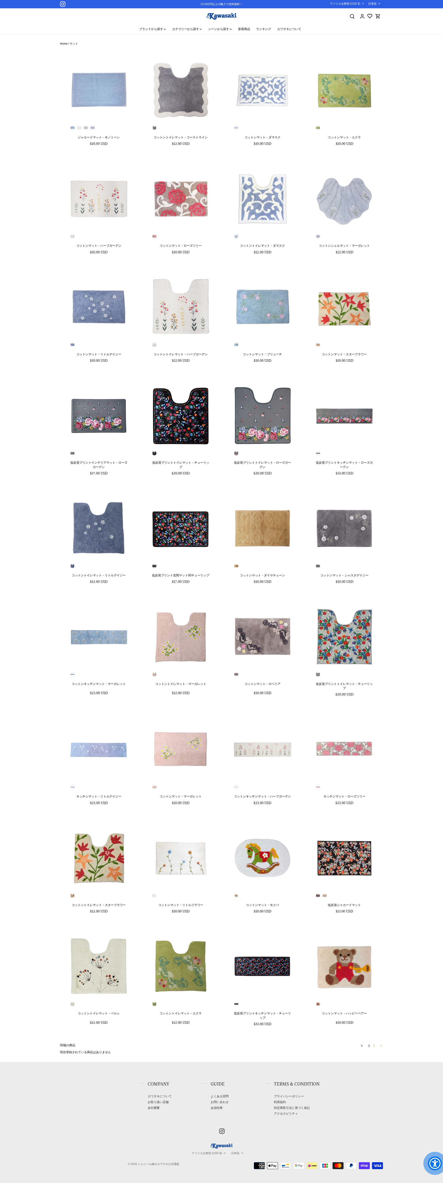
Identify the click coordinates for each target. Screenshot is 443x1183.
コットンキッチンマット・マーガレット (99, 684)
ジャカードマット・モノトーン (99, 137)
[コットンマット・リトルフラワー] (180, 857)
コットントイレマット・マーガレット (180, 684)
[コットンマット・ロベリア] (262, 636)
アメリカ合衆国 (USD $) (345, 3)
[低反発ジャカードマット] (344, 857)
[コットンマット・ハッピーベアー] (344, 966)
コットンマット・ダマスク (263, 137)
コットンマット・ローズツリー (181, 245)
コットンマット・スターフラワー (344, 354)
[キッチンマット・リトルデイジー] (98, 749)
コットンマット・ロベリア (263, 684)
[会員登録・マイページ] (362, 16)
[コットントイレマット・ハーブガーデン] (180, 307)
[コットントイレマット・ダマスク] (262, 198)
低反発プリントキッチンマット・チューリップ (262, 1015)
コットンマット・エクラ (344, 137)
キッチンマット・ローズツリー (344, 796)
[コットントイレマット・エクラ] (180, 966)
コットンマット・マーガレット (181, 796)
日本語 (372, 3)
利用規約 (280, 1102)
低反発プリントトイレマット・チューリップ (180, 464)
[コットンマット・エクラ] (344, 90)
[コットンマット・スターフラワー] (344, 307)
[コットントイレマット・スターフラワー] (98, 857)
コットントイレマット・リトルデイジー (99, 575)
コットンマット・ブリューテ (262, 354)
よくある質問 (220, 1096)
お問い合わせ (220, 1102)
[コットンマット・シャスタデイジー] (344, 528)
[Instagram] (62, 4)
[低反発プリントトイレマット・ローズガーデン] (262, 415)
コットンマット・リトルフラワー (180, 905)
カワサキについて (160, 1096)
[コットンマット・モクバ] (262, 857)
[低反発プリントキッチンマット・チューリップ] (262, 966)
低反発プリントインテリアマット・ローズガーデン (98, 464)
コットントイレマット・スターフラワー (99, 905)
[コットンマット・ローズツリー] (180, 198)
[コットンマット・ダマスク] (262, 90)
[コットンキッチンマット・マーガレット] (98, 636)
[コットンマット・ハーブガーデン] (98, 198)
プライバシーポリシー (289, 1096)
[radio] (72, 128)
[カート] (378, 16)
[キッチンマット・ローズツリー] (344, 749)
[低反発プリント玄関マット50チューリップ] (180, 528)
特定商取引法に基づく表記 (292, 1108)
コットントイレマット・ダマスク (262, 245)
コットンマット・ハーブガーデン (98, 245)
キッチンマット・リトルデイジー (98, 796)
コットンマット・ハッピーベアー (344, 1013)
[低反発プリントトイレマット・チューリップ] (180, 415)
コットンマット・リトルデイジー (98, 354)
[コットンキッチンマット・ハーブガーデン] (262, 749)
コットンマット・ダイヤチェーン (262, 575)
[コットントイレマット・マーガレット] (180, 636)
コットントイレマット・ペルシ (99, 1013)
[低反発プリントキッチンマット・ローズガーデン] (344, 415)
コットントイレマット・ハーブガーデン (181, 354)
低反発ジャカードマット (344, 905)
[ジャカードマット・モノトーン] (98, 90)
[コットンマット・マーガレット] (180, 749)
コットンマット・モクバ (262, 905)
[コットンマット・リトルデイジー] (98, 307)
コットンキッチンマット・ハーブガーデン (262, 796)
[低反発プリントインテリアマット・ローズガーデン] (98, 415)
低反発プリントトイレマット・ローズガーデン (262, 464)
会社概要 (154, 1108)
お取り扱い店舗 (158, 1102)
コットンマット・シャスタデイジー (344, 575)
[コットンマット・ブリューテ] (262, 307)
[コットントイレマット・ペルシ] (98, 966)
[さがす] (352, 16)
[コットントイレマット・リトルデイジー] (98, 528)
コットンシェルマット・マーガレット (344, 245)
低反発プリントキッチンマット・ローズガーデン (344, 464)
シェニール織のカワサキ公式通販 (158, 1163)
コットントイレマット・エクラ (181, 1013)
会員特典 (217, 1108)
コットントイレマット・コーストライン (181, 137)
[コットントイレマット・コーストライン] (180, 90)
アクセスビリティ (286, 1113)
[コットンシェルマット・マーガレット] (344, 198)
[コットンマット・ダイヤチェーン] (262, 528)
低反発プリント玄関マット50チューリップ (180, 575)
